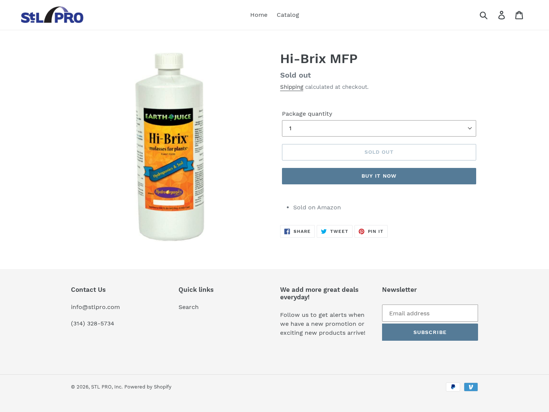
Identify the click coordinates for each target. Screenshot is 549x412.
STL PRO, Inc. (106, 387)
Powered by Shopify (147, 387)
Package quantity (307, 113)
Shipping (291, 87)
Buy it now (379, 176)
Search (189, 306)
